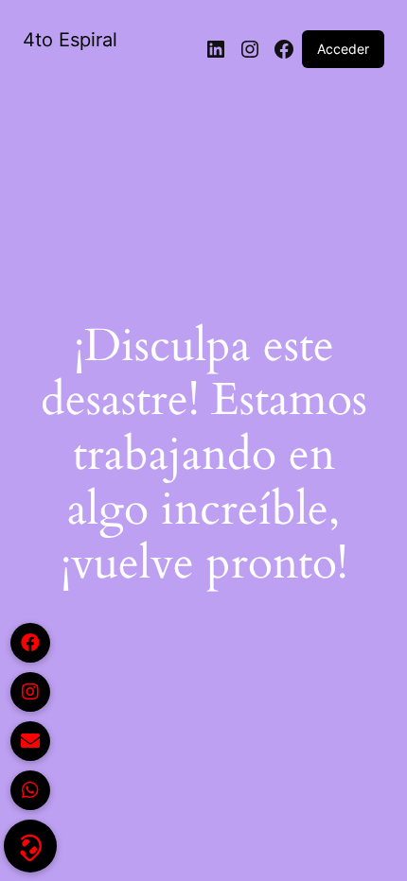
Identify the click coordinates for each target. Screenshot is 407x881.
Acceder (343, 49)
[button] (30, 846)
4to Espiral (70, 39)
